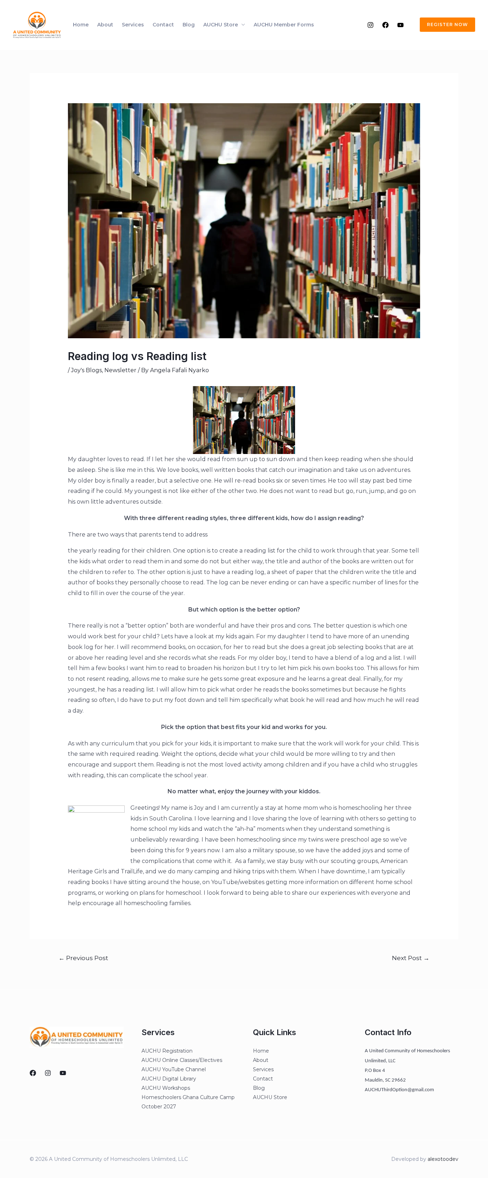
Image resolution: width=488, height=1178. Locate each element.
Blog (189, 24)
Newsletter (120, 370)
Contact (163, 24)
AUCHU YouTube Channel (173, 1069)
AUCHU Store (220, 24)
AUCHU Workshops (165, 1088)
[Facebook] (385, 25)
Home (81, 24)
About (105, 24)
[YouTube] (400, 25)
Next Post (410, 958)
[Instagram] (370, 25)
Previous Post (83, 958)
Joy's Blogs (86, 370)
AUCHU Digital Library (168, 1078)
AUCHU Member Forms (284, 24)
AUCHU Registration (167, 1051)
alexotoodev (443, 1159)
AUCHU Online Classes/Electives (181, 1060)
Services (133, 24)
